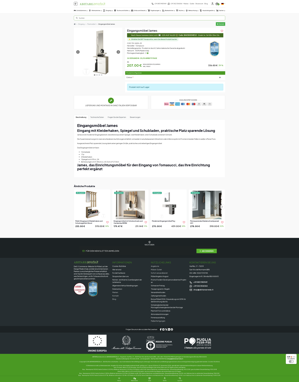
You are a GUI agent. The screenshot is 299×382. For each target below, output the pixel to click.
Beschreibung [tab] (81, 117)
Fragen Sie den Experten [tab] (117, 117)
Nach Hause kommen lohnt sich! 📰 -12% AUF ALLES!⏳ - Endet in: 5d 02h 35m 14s (175, 35)
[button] (180, 378)
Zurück (221, 24)
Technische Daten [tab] (97, 117)
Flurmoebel (91, 24)
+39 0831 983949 (200, 282)
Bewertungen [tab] (135, 117)
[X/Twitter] (166, 329)
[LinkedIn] (169, 329)
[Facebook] (160, 329)
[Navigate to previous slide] (78, 52)
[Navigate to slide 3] (99, 75)
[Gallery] (98, 52)
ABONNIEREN (208, 251)
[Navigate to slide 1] (94, 75)
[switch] (291, 361)
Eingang (81, 24)
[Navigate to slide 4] (101, 75)
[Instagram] (163, 329)
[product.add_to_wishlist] (107, 222)
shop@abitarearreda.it (203, 290)
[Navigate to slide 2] (97, 75)
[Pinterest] (171, 329)
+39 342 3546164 (200, 286)
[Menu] (295, 355)
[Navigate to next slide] (118, 52)
